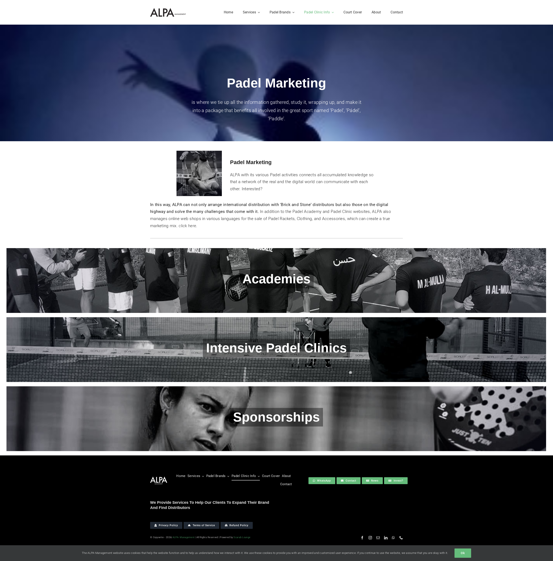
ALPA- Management (184, 537)
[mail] (378, 537)
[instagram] (370, 537)
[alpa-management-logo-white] (158, 478)
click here (187, 225)
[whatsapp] (393, 537)
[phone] (401, 537)
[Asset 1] (168, 10)
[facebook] (362, 537)
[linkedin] (386, 537)
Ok (463, 553)
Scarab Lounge (242, 537)
